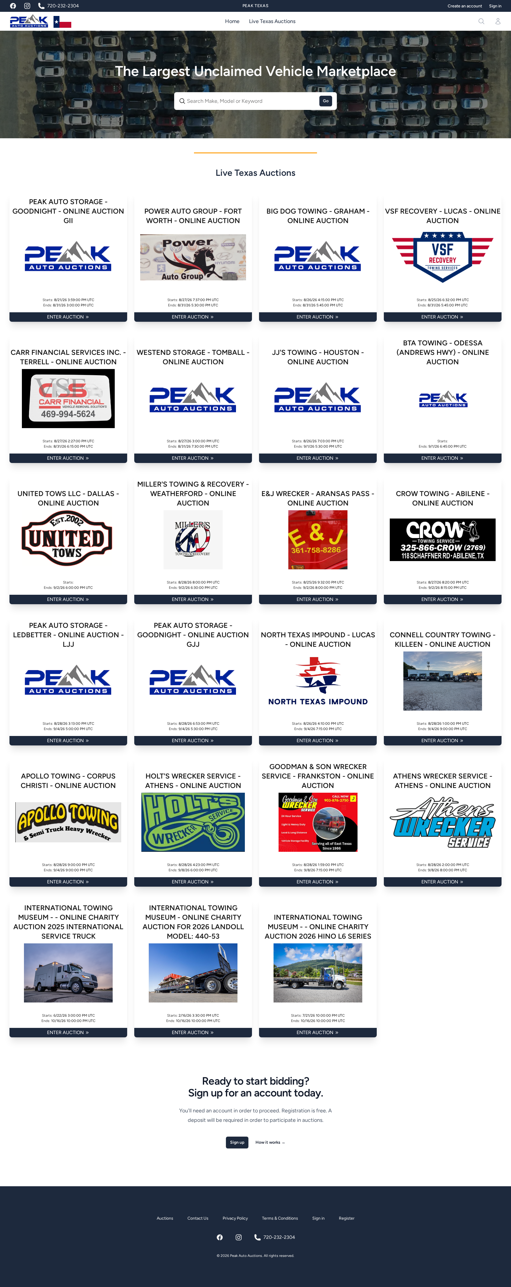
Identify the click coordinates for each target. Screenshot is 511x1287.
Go (326, 100)
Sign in (495, 6)
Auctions (165, 1218)
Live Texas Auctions (272, 21)
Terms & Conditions (280, 1218)
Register (347, 1218)
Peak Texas (255, 5)
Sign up (237, 1142)
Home (232, 21)
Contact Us (197, 1218)
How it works (270, 1142)
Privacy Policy (235, 1218)
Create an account (465, 6)
